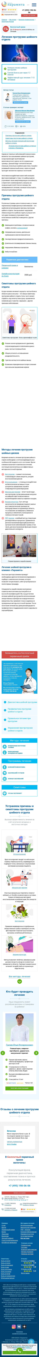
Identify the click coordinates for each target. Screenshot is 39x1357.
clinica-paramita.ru (8, 1294)
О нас (4, 1225)
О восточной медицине (10, 1240)
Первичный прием (8, 1230)
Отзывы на (28, 1261)
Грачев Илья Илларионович (19, 1045)
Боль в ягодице (6, 1269)
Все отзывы (25, 1273)
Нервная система (27, 1254)
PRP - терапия (25, 1230)
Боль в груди (5, 1274)
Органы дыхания (27, 1252)
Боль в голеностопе (8, 1276)
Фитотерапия (10, 474)
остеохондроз (22, 228)
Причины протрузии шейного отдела (18, 135)
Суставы (24, 1247)
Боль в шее (5, 1267)
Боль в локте (5, 1261)
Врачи (4, 1227)
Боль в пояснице (7, 1265)
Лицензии (5, 1234)
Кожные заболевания (29, 1249)
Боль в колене (6, 1271)
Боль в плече (5, 1263)
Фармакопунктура (11, 502)
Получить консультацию (19, 1088)
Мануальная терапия (12, 492)
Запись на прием (29, 15)
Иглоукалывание (11, 482)
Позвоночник (26, 1245)
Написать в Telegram (10, 1210)
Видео (4, 1232)
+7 (9, 691)
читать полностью (14, 1142)
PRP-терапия (9, 518)
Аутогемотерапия (27, 1236)
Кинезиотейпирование (29, 1232)
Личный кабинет (8, 1238)
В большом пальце (7, 1278)
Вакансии (5, 1236)
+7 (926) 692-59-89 (10, 1208)
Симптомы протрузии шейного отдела (18, 138)
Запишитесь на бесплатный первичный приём (19, 655)
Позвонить (7, 1205)
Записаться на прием (20, 102)
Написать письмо (28, 1205)
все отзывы (11, 1144)
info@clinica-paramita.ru (30, 1203)
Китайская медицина (9, 1242)
